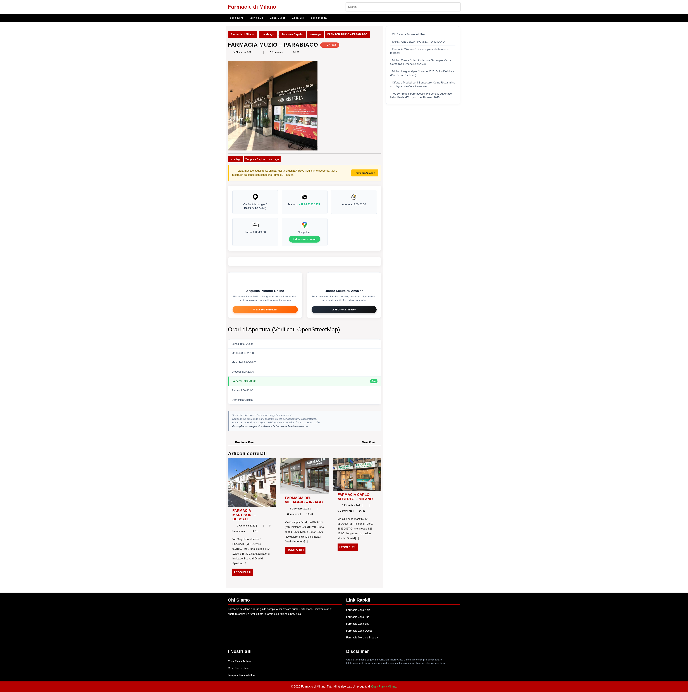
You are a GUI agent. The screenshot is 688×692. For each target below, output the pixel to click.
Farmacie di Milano (252, 7)
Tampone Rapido (292, 34)
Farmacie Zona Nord (358, 609)
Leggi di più (243, 573)
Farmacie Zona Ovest (359, 630)
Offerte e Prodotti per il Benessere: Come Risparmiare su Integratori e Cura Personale (422, 84)
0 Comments (292, 514)
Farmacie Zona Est (357, 623)
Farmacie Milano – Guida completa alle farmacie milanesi (419, 51)
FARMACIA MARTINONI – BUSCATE (244, 515)
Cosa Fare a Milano (239, 661)
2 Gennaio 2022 (246, 525)
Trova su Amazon (364, 172)
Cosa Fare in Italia (238, 668)
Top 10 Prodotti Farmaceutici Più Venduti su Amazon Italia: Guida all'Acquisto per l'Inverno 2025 (421, 95)
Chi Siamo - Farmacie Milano (409, 34)
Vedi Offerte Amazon (344, 309)
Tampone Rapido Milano (242, 675)
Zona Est (298, 17)
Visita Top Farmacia (265, 309)
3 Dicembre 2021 (243, 52)
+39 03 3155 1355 (309, 204)
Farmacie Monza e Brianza (362, 637)
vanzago (315, 34)
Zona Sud (256, 17)
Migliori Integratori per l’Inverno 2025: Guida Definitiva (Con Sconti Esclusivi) (422, 73)
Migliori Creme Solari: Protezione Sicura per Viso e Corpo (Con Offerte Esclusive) (420, 62)
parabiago (268, 34)
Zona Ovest (277, 17)
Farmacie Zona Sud (357, 616)
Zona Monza (319, 17)
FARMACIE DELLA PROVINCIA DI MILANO (418, 41)
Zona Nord (236, 17)
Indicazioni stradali (304, 239)
